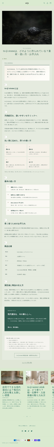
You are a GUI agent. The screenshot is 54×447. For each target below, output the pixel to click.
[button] (2, 3)
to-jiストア (7, 442)
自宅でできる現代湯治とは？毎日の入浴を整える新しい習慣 (11, 391)
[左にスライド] (23, 416)
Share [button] (5, 58)
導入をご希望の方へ (23, 425)
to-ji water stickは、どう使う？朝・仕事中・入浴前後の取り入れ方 (36, 391)
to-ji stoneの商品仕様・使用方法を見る (27, 355)
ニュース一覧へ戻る (27, 362)
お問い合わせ (32, 425)
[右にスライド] (30, 416)
